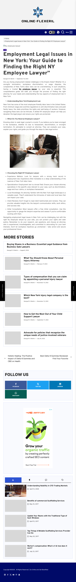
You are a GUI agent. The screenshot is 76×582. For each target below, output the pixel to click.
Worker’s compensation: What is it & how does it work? (47, 547)
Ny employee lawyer (28, 89)
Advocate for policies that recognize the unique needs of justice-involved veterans (45, 334)
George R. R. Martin (8, 78)
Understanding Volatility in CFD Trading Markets (47, 486)
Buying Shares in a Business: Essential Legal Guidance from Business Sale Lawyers (37, 245)
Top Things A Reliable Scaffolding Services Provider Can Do (48, 532)
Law (5, 50)
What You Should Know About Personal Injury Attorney (43, 259)
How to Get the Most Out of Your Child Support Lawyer (43, 315)
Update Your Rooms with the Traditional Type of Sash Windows (47, 517)
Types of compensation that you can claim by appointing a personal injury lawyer (45, 278)
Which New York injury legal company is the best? (46, 296)
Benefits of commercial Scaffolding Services (46, 501)
